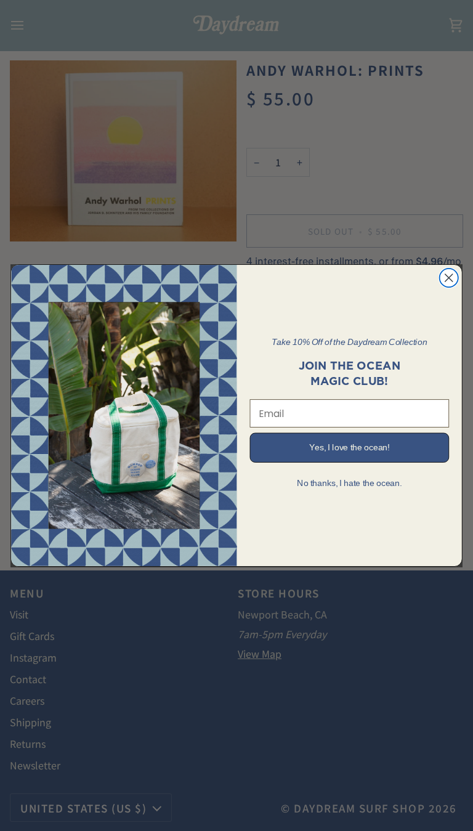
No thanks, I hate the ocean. (349, 483)
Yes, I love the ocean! (349, 447)
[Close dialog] (449, 278)
